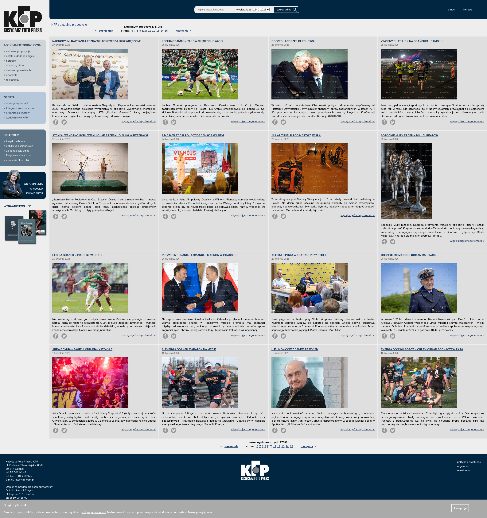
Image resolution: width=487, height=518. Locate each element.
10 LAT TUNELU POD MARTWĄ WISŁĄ (296, 135)
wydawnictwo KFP (17, 117)
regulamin (463, 466)
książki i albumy (15, 141)
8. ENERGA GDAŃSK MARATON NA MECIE (189, 349)
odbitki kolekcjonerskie (19, 145)
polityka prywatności (469, 461)
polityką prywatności (93, 512)
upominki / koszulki (17, 160)
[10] (144, 30)
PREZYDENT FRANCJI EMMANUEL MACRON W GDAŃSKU (199, 255)
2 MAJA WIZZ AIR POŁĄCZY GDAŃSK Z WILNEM (193, 135)
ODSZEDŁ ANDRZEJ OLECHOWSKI (293, 41)
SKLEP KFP (11, 135)
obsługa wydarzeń (17, 103)
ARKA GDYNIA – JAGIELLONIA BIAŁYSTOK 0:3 (82, 349)
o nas (451, 9)
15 (166, 30)
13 (157, 30)
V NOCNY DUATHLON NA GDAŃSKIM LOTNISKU (411, 41)
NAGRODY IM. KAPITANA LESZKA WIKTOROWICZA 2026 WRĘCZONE (96, 41)
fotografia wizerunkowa (20, 108)
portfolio (11, 60)
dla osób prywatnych (18, 70)
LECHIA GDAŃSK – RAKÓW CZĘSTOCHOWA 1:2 (192, 41)
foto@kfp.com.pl (24, 479)
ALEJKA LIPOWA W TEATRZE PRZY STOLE (299, 255)
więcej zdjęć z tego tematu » (139, 121)
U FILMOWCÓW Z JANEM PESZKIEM (294, 349)
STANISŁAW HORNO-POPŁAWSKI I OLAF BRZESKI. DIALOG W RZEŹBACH (100, 135)
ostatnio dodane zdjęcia (20, 55)
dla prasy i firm (15, 65)
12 (153, 30)
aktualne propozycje (18, 51)
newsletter (12, 74)
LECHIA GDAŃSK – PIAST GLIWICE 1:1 (77, 255)
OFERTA (9, 97)
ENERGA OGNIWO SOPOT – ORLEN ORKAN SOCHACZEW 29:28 (422, 349)
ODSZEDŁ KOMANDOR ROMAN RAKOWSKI (409, 255)
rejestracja (12, 79)
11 (149, 30)
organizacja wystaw (17, 112)
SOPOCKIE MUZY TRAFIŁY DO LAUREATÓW (409, 135)
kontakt (467, 9)
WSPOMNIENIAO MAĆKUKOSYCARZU (33, 188)
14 (162, 30)
